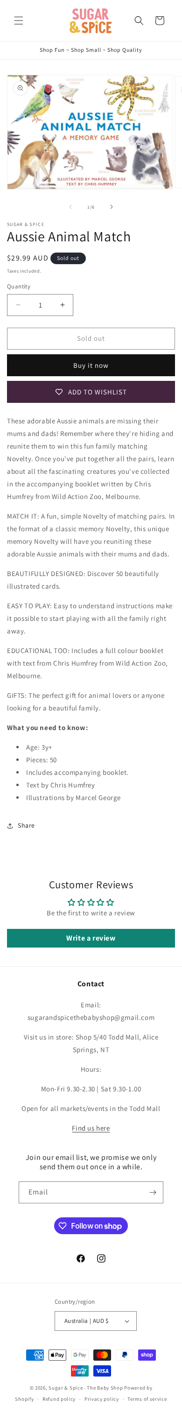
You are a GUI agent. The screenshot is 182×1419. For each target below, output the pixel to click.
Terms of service (147, 1399)
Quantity (18, 286)
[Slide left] (70, 207)
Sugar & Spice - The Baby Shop (86, 1387)
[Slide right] (111, 207)
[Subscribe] (152, 1192)
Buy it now (91, 365)
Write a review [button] (90, 938)
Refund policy (59, 1399)
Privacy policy (101, 1399)
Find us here (91, 1128)
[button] (18, 20)
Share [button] (26, 825)
